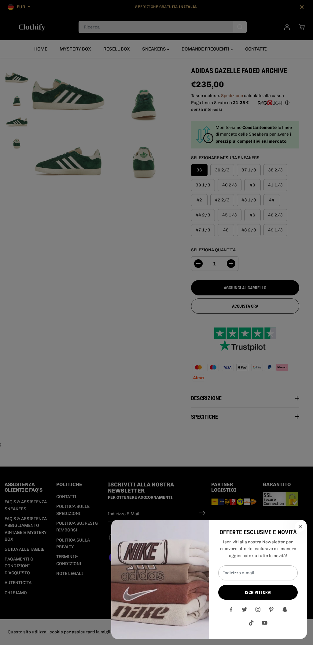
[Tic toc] (251, 623)
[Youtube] (264, 623)
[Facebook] (231, 609)
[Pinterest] (271, 609)
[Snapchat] (285, 609)
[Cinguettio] (244, 609)
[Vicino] (300, 526)
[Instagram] (258, 609)
